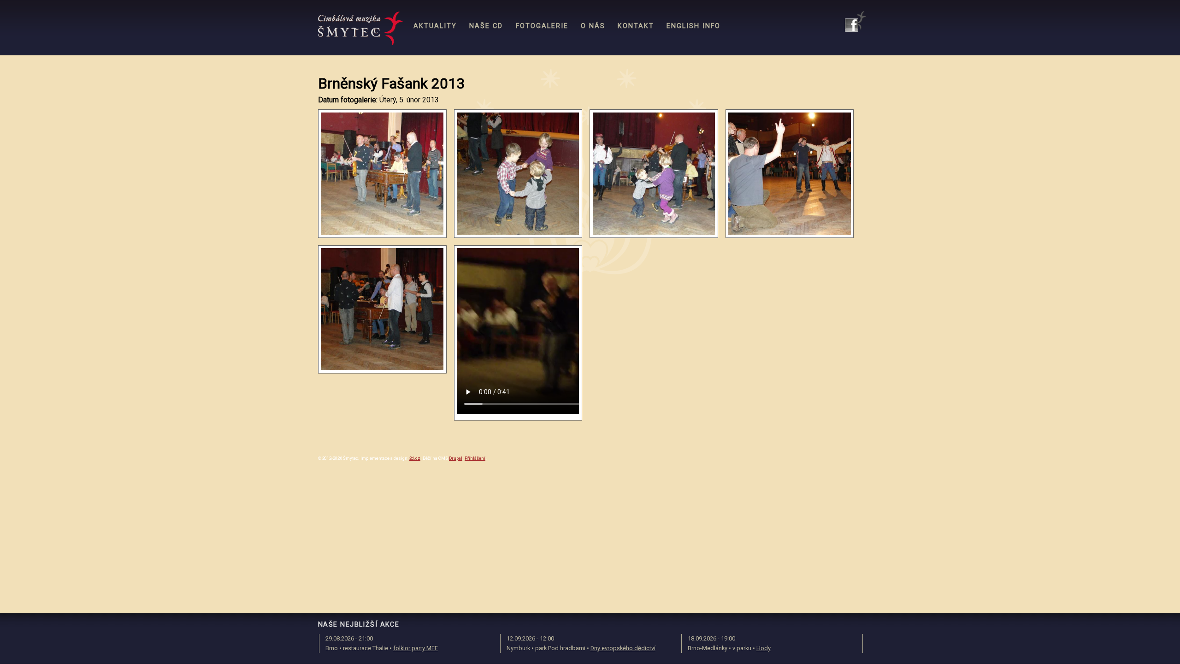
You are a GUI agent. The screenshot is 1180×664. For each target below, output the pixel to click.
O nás (593, 26)
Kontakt (636, 26)
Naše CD (486, 26)
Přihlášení (475, 458)
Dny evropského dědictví (622, 648)
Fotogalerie (542, 26)
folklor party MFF (415, 648)
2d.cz (414, 458)
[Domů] (360, 29)
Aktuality (435, 26)
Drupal (455, 458)
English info (693, 26)
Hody (763, 648)
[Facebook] (856, 21)
